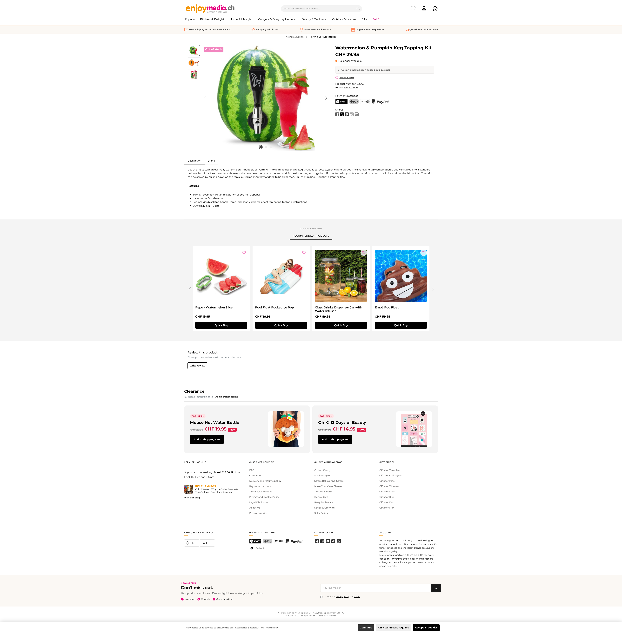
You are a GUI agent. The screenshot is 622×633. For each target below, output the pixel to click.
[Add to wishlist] (244, 252)
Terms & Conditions (260, 491)
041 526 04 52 (225, 472)
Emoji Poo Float (387, 307)
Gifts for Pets (387, 481)
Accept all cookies (426, 627)
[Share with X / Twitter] (342, 114)
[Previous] (205, 98)
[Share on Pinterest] (346, 114)
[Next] (326, 98)
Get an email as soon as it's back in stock (365, 70)
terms (357, 596)
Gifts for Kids (386, 497)
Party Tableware (323, 502)
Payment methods (260, 486)
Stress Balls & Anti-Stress (328, 481)
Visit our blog (192, 497)
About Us (254, 507)
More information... (269, 627)
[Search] (358, 8)
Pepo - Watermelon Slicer (214, 307)
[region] (258, 98)
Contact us (255, 475)
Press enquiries (258, 513)
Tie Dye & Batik (323, 491)
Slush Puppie (322, 475)
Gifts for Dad (386, 502)
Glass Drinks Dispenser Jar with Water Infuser (338, 309)
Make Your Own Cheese (328, 486)
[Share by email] (356, 114)
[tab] (194, 161)
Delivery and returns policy (265, 481)
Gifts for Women (389, 486)
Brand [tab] (211, 160)
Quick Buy (221, 325)
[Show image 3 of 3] (271, 147)
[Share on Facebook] (337, 114)
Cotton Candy (322, 470)
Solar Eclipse (321, 513)
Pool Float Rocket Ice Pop (274, 307)
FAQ (251, 470)
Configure (366, 627)
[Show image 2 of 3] (266, 147)
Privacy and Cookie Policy (264, 497)
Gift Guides (387, 462)
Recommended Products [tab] (311, 235)
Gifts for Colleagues (390, 475)
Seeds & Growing (324, 507)
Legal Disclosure (258, 502)
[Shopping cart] (434, 8)
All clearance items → (228, 396)
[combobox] (318, 8)
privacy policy (342, 596)
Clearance (194, 391)
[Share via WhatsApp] (351, 114)
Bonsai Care (321, 497)
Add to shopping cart (207, 439)
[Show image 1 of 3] (260, 147)
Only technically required (393, 627)
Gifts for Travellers (389, 470)
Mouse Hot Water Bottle (214, 422)
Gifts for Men (387, 507)
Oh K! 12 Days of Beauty (342, 422)
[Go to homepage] (210, 8)
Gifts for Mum (387, 491)
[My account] (424, 8)
